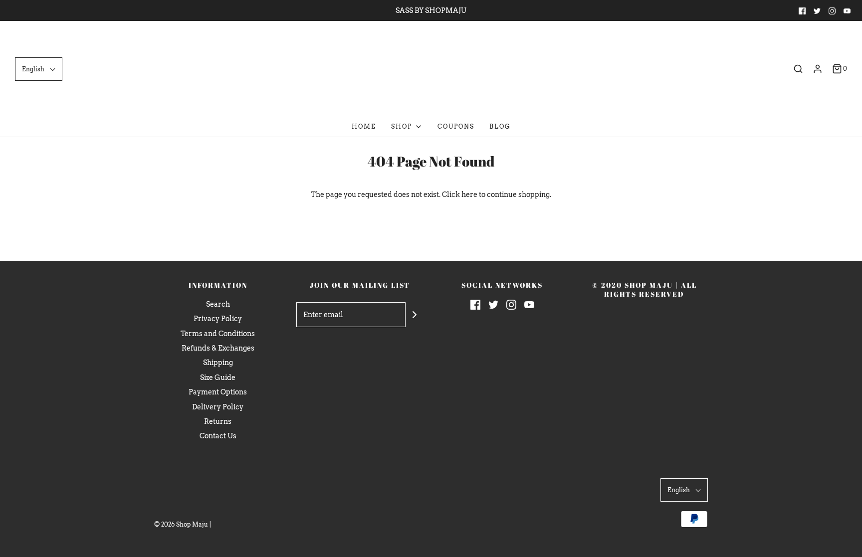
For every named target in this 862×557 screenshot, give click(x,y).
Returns (217, 421)
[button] (38, 69)
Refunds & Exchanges (218, 348)
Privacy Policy (218, 319)
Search (218, 304)
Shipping (218, 363)
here (469, 194)
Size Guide (217, 377)
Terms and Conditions (218, 334)
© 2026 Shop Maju (181, 524)
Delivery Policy (217, 407)
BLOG (500, 126)
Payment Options (218, 392)
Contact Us (218, 436)
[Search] (798, 69)
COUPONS (455, 126)
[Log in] (818, 69)
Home (364, 126)
